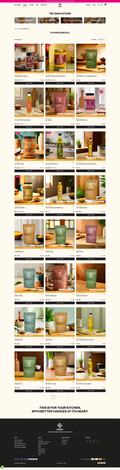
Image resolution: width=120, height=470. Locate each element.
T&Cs (39, 454)
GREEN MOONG (19, 339)
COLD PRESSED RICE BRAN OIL (23, 120)
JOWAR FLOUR (49, 251)
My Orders (64, 443)
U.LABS (64, 463)
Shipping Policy (41, 450)
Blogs (39, 445)
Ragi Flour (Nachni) (81, 295)
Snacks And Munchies (19, 445)
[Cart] (105, 5)
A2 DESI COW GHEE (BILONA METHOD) (55, 76)
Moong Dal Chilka (51, 383)
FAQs (39, 447)
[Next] (67, 397)
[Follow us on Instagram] (94, 441)
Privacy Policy (41, 452)
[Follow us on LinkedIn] (97, 441)
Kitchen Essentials (18, 440)
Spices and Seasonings (19, 443)
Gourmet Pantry (18, 442)
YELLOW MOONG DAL (81, 207)
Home (16, 28)
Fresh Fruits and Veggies (20, 447)
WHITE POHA (79, 251)
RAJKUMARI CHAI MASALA (21, 76)
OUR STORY (44, 5)
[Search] (98, 5)
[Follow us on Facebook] (87, 441)
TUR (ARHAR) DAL (19, 251)
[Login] (101, 5)
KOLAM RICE (49, 120)
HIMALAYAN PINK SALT (82, 120)
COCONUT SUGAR (19, 164)
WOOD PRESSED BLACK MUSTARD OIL (86, 164)
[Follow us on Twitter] (90, 441)
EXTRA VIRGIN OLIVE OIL (52, 164)
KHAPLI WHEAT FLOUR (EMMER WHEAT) (86, 76)
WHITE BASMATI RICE (51, 295)
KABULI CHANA (18, 295)
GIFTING (31, 5)
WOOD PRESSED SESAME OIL (84, 383)
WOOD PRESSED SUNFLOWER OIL (85, 339)
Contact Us (64, 442)
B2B (37, 5)
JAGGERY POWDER (20, 207)
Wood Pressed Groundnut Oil (54, 207)
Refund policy (41, 449)
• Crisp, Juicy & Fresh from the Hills (60, 1)
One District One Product (44, 442)
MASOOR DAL (49, 339)
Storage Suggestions (43, 443)
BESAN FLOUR (18, 383)
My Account (65, 440)
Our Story (40, 440)
